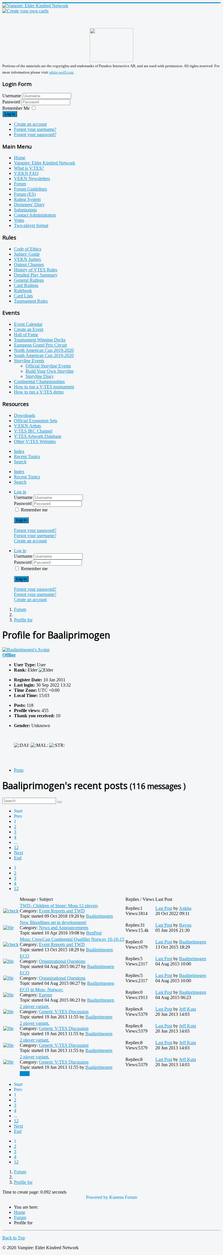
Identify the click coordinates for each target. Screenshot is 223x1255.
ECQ (24, 956)
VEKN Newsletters (32, 178)
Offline (9, 654)
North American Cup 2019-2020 (44, 350)
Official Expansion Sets (35, 420)
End (17, 857)
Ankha (185, 908)
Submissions (25, 209)
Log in (10, 114)
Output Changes (29, 264)
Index (19, 451)
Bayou (185, 925)
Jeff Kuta (187, 1009)
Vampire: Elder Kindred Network (44, 162)
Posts (19, 770)
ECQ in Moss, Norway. (41, 989)
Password (11, 101)
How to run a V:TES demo (39, 391)
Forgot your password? (35, 134)
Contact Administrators (35, 215)
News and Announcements (63, 927)
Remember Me (16, 108)
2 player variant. (34, 1006)
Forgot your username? (35, 129)
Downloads (24, 415)
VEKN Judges (27, 259)
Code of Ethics (27, 248)
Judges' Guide (27, 254)
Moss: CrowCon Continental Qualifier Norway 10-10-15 (72, 939)
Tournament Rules (31, 301)
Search (20, 461)
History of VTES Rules (35, 269)
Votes (19, 220)
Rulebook (23, 290)
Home (19, 157)
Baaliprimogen (99, 916)
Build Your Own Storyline (50, 371)
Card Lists (23, 295)
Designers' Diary (29, 204)
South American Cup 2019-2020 (44, 355)
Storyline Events (29, 360)
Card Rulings (26, 285)
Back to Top (13, 1237)
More (25, 1073)
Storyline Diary (40, 376)
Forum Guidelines (30, 188)
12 (16, 847)
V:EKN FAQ (26, 173)
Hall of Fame (26, 334)
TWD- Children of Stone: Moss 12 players (59, 905)
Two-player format (31, 225)
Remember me (34, 509)
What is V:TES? (29, 168)
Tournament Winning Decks (40, 339)
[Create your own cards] (25, 10)
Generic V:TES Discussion (64, 1011)
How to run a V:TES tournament (44, 386)
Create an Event (28, 329)
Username (11, 95)
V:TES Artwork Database (37, 436)
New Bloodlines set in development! (53, 922)
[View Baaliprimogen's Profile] (26, 649)
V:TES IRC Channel (33, 431)
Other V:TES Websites (35, 441)
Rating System (27, 199)
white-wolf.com (61, 72)
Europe (45, 994)
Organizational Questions (62, 961)
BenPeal (94, 932)
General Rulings (29, 280)
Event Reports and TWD (62, 910)
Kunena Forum (123, 1197)
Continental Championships (39, 381)
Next (18, 852)
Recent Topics (27, 456)
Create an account (30, 124)
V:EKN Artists (27, 425)
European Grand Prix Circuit (40, 345)
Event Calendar (28, 324)
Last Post (163, 908)
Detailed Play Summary (35, 274)
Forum (20, 183)
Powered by (97, 1197)
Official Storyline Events (48, 365)
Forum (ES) (25, 194)
